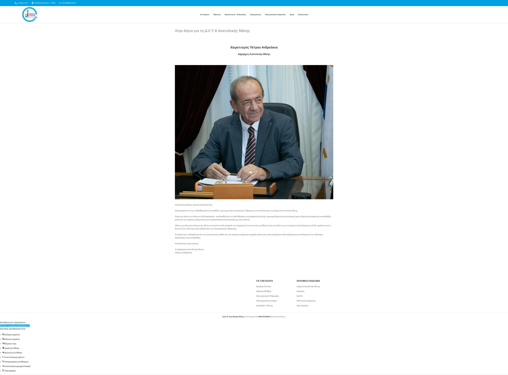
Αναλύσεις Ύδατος (264, 305)
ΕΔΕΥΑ (300, 296)
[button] (15, 325)
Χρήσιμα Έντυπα (263, 286)
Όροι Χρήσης (302, 305)
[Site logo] (29, 14)
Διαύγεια (300, 291)
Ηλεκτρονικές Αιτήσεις (266, 301)
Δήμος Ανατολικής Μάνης (308, 286)
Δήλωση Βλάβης (263, 291)
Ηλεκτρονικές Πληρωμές (267, 296)
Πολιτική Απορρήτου (306, 301)
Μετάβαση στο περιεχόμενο (12, 322)
